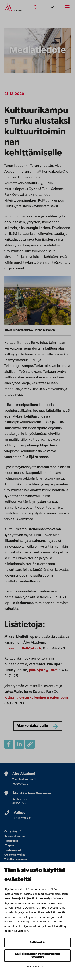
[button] (30, 744)
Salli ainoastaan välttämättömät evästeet (37, 955)
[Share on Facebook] (8, 744)
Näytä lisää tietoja (38, 966)
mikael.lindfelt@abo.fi (22, 648)
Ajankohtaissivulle (32, 726)
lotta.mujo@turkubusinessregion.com (36, 697)
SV (52, 7)
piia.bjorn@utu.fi (43, 670)
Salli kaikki (37, 942)
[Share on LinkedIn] (19, 744)
